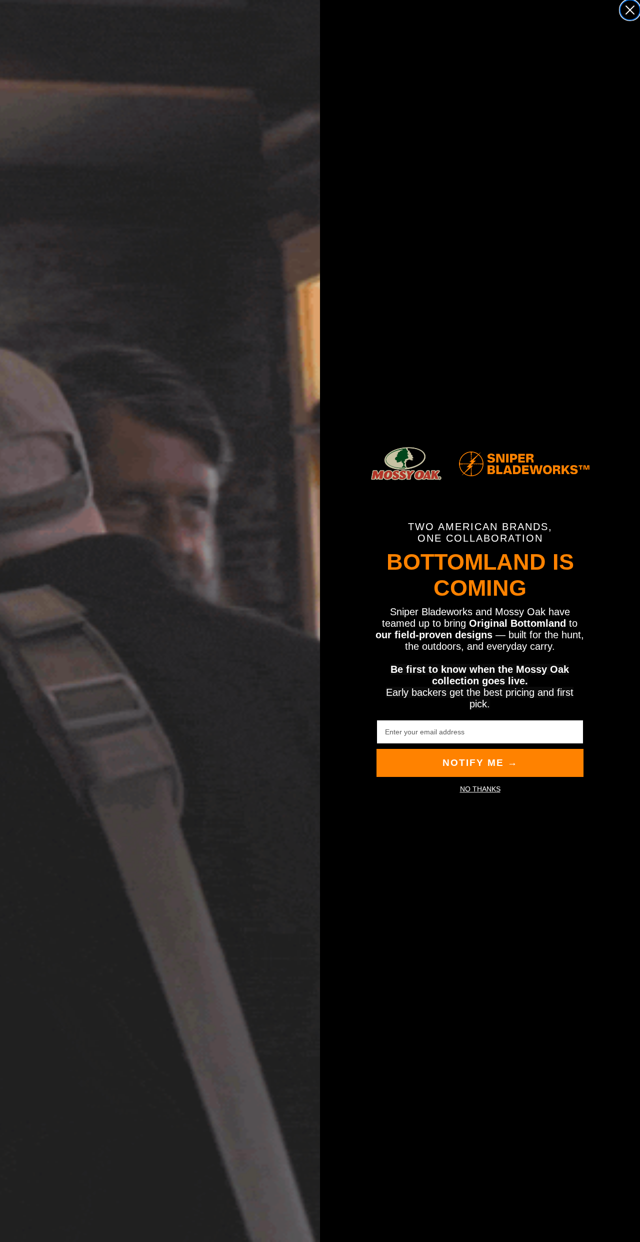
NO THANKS (480, 789)
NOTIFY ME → (480, 762)
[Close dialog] (630, 10)
